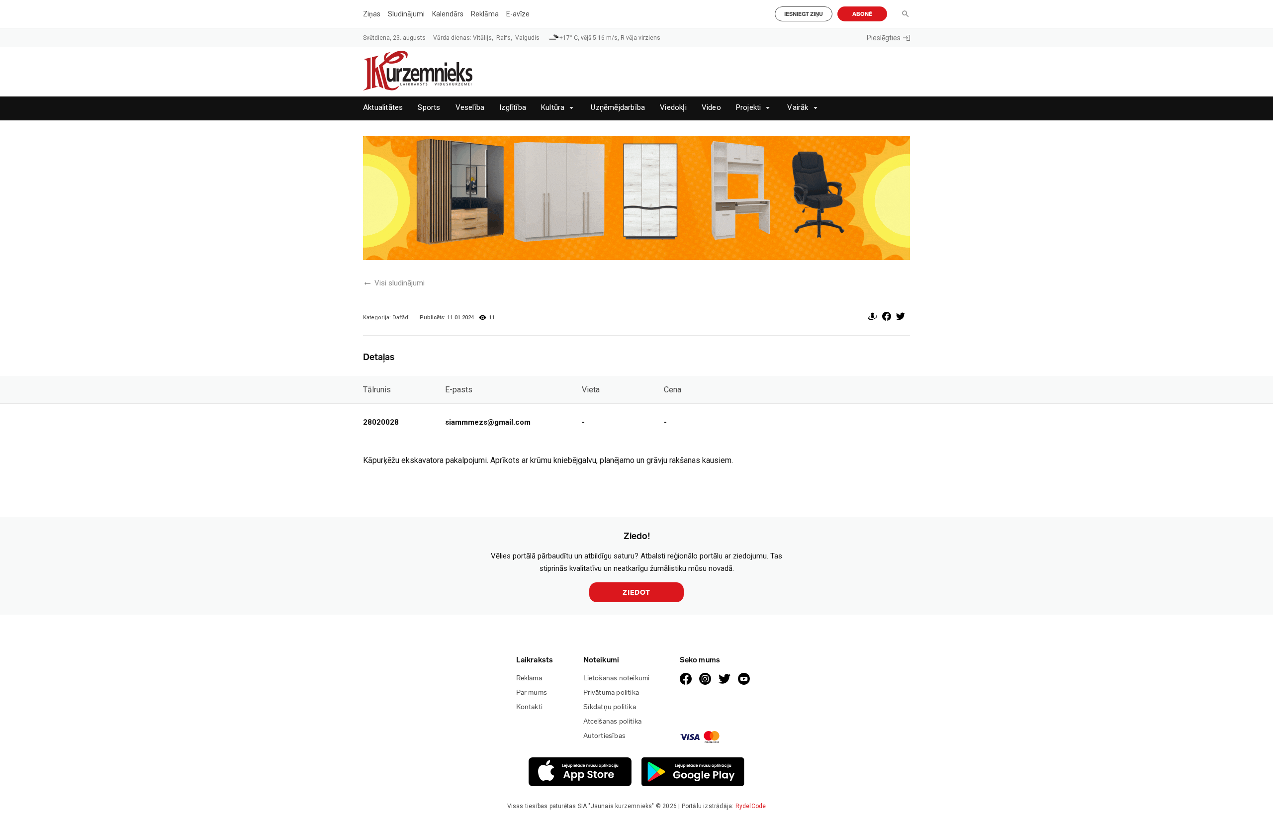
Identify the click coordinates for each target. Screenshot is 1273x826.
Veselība (470, 107)
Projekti (748, 107)
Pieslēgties (884, 38)
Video (711, 107)
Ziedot (636, 592)
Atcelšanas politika (612, 721)
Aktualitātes (383, 107)
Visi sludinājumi (399, 282)
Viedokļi (673, 107)
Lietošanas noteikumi (616, 678)
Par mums (531, 692)
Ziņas (371, 14)
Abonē (862, 14)
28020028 (381, 422)
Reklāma (485, 14)
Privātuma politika (611, 692)
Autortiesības (604, 736)
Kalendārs (447, 14)
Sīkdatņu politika (609, 707)
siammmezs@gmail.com (488, 422)
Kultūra (552, 107)
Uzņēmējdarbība (618, 107)
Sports (429, 107)
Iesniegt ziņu (803, 14)
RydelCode (750, 806)
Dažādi (401, 317)
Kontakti (529, 707)
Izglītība (512, 107)
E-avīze (518, 14)
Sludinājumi (406, 14)
